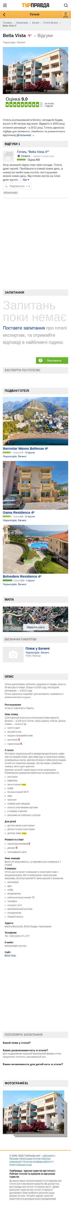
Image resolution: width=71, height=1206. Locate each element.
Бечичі (21, 42)
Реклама (14, 1158)
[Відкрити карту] (35, 631)
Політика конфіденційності (37, 1161)
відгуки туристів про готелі (39, 1171)
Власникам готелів (30, 1158)
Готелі (34, 14)
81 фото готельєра (54, 90)
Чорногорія (9, 42)
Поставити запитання (54, 361)
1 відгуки (49, 106)
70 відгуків (30, 452)
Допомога (48, 1155)
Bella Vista (10, 955)
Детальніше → (25, 135)
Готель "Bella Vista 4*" (33, 152)
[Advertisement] (35, 237)
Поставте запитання (24, 327)
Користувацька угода (20, 1164)
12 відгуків (30, 516)
